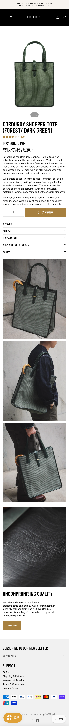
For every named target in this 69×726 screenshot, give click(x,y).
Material (7, 230)
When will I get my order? (16, 244)
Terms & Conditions (13, 684)
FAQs (6, 672)
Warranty (8, 251)
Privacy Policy (10, 688)
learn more (12, 625)
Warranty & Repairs (13, 680)
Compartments (10, 237)
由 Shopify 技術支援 (46, 714)
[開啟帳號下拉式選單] (57, 17)
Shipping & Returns (13, 676)
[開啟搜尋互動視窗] (11, 17)
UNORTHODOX (28, 714)
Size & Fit (7, 224)
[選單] (4, 17)
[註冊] (63, 656)
